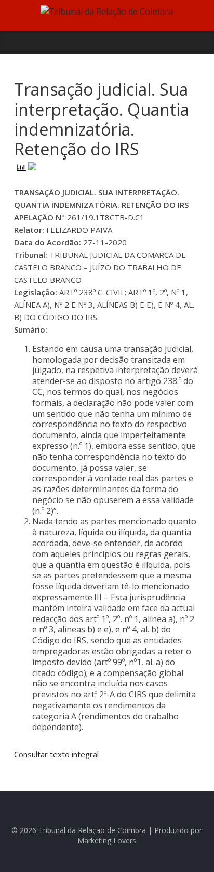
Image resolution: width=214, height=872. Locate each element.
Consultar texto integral (56, 754)
